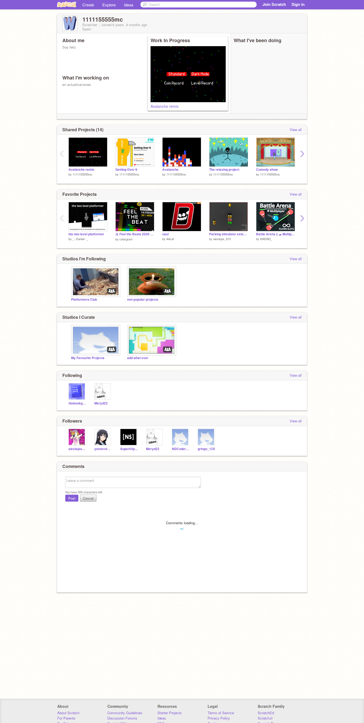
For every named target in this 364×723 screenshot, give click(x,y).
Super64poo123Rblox (129, 449)
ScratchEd (266, 712)
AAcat (170, 239)
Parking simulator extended (228, 234)
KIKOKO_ (266, 239)
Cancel (88, 498)
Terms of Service (221, 712)
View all (296, 129)
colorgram (125, 239)
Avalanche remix (165, 106)
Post (71, 498)
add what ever (137, 358)
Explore (109, 4)
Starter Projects (169, 712)
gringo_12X (206, 449)
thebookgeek (77, 403)
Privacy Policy (219, 718)
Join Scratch (274, 4)
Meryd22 (101, 403)
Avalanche (170, 169)
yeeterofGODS (103, 449)
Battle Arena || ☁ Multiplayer (275, 234)
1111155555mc (82, 174)
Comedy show (267, 169)
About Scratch (68, 712)
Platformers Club (84, 299)
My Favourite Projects (87, 358)
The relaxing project (224, 169)
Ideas (129, 4)
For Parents (66, 718)
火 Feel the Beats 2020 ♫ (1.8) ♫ (134, 234)
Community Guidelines (124, 712)
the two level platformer (86, 234)
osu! (165, 234)
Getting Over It (126, 169)
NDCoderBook (181, 449)
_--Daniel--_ (80, 239)
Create (88, 4)
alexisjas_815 (222, 239)
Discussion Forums (122, 718)
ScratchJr (265, 718)
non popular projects (142, 299)
